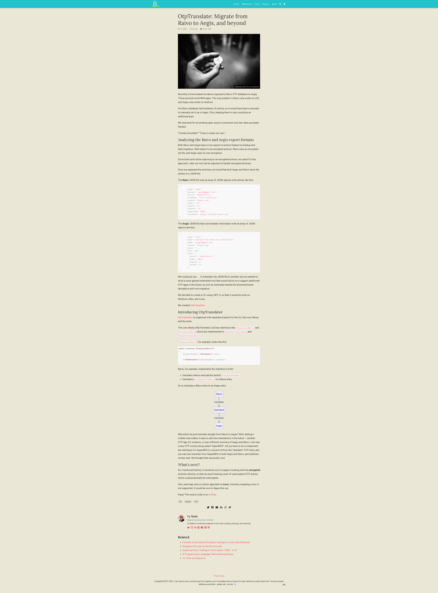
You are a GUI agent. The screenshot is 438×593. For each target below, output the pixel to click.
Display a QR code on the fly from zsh (202, 546)
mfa (196, 502)
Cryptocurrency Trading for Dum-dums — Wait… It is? (209, 550)
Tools (209, 29)
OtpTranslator (197, 305)
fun (180, 502)
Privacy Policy (219, 576)
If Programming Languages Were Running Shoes (207, 554)
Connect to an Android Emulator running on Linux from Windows (216, 542)
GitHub (212, 494)
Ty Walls (192, 516)
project (188, 502)
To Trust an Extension (194, 558)
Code (205, 29)
